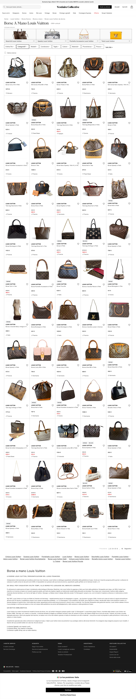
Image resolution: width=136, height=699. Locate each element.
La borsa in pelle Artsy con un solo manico (21, 630)
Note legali (15, 671)
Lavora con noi (114, 655)
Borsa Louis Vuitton (82, 557)
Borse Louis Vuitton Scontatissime (32, 559)
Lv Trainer (56, 561)
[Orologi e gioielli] (71, 13)
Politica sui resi (36, 652)
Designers (16, 13)
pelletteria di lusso (87, 580)
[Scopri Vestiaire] (113, 13)
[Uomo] (34, 13)
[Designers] (20, 13)
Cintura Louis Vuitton (13, 557)
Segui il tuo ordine (37, 647)
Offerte (96, 13)
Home (6, 19)
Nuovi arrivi (6, 13)
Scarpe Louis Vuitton (123, 559)
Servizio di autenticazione (40, 649)
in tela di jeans (16, 617)
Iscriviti (124, 7)
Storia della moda (115, 657)
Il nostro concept (8, 647)
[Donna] (28, 13)
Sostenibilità (113, 649)
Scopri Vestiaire (107, 13)
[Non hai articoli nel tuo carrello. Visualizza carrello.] (131, 7)
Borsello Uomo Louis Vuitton (102, 559)
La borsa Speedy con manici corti (18, 626)
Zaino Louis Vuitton (10, 559)
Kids (74, 13)
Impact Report (114, 652)
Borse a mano (37, 19)
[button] (131, 7)
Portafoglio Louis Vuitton (51, 557)
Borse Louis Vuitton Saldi (57, 559)
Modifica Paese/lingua (68, 695)
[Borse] (58, 13)
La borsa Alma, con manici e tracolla (19, 628)
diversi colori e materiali (74, 602)
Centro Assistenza (89, 647)
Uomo (31, 13)
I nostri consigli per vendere (66, 649)
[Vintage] (51, 13)
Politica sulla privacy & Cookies (42, 671)
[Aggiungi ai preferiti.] (27, 83)
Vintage (47, 13)
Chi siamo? (113, 647)
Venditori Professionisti (65, 655)
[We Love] (43, 13)
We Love (39, 13)
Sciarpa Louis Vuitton (31, 557)
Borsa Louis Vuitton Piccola (73, 561)
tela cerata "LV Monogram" (75, 593)
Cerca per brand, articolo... (14, 7)
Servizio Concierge (9, 649)
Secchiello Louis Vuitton (100, 557)
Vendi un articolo (105, 7)
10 (122, 549)
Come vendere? (62, 647)
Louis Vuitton (14, 19)
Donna (24, 13)
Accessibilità (7, 671)
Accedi (117, 7)
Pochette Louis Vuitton (120, 557)
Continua (68, 690)
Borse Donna (26, 19)
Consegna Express (85, 13)
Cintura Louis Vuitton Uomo (79, 559)
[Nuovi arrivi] (11, 13)
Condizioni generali (25, 671)
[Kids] (77, 13)
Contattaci (87, 649)
